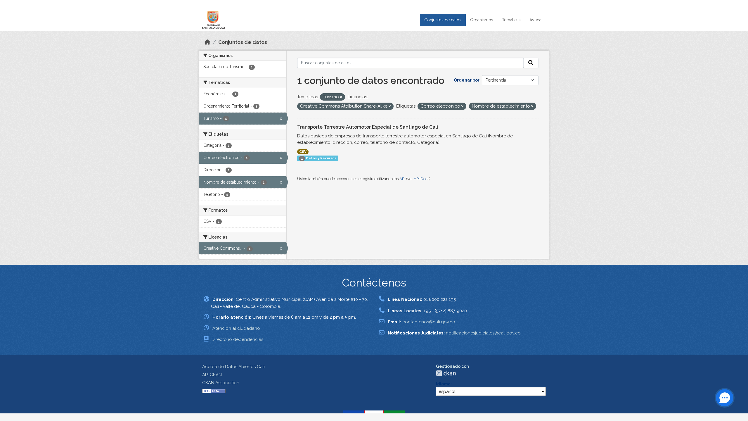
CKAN (446, 373)
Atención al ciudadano (236, 328)
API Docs (421, 179)
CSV (303, 152)
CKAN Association (220, 382)
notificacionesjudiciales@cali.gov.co (483, 333)
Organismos (481, 20)
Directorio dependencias (237, 339)
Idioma (443, 384)
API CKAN (212, 374)
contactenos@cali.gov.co (428, 322)
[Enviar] (531, 63)
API (402, 179)
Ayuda (535, 20)
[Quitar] (341, 97)
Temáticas (511, 20)
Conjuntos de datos (442, 20)
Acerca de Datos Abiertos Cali (233, 366)
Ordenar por (466, 80)
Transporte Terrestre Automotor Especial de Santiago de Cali (367, 127)
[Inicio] (207, 42)
